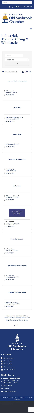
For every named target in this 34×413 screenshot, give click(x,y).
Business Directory (10, 316)
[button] (3, 71)
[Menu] (31, 29)
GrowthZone (17, 399)
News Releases (20, 316)
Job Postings (17, 319)
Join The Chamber (23, 320)
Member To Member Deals (22, 317)
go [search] (17, 63)
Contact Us (24, 319)
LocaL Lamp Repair (9, 221)
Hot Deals (12, 317)
